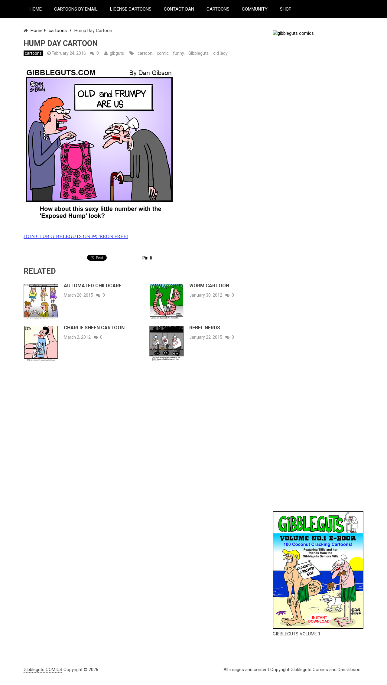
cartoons (58, 30)
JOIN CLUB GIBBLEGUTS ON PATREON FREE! (76, 236)
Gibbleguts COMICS (43, 669)
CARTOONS (218, 9)
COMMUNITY (255, 9)
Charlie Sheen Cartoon (94, 328)
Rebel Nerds (204, 328)
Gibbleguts (198, 53)
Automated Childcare (93, 286)
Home (37, 30)
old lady (220, 53)
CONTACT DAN (179, 9)
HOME (36, 9)
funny (178, 53)
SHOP (285, 9)
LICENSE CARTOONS (130, 9)
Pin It (147, 258)
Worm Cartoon (209, 286)
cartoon (145, 53)
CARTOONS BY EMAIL (76, 9)
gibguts (117, 53)
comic (162, 53)
